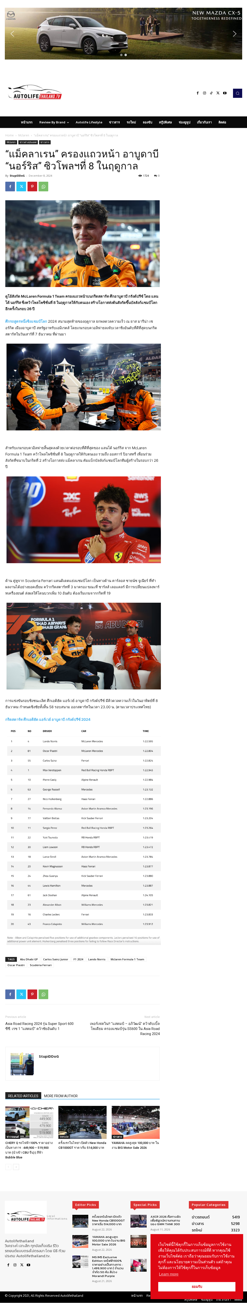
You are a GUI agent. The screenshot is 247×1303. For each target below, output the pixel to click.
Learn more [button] (168, 1274)
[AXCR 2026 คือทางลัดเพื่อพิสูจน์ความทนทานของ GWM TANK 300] (138, 1221)
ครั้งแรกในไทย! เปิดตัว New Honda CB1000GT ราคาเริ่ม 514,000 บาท (108, 1220)
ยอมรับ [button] (197, 1287)
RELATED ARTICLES (23, 1096)
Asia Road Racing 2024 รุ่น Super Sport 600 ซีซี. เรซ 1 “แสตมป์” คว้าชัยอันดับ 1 (39, 1026)
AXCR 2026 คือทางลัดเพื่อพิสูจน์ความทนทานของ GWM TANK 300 (166, 1220)
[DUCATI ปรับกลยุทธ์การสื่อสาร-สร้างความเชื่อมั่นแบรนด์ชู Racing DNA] (138, 1265)
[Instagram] (204, 93)
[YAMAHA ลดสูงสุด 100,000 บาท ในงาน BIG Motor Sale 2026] (136, 1122)
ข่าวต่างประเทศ (28, 142)
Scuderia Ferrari (41, 965)
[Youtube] (224, 93)
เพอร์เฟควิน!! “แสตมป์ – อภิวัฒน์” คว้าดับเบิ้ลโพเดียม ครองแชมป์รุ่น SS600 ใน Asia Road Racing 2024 (125, 1029)
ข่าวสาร (45, 142)
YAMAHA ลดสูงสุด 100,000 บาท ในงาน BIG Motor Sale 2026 (108, 1241)
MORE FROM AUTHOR (61, 1096)
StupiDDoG (17, 175)
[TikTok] (211, 93)
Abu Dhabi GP (29, 959)
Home (9, 135)
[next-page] (16, 1167)
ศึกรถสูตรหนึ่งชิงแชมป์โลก (26, 321)
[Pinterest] (32, 186)
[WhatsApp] (43, 186)
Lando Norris (96, 959)
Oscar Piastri (16, 965)
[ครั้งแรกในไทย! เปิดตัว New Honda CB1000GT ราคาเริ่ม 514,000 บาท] (82, 1122)
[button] (123, 34)
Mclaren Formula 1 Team (127, 959)
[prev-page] (8, 1167)
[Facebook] (197, 93)
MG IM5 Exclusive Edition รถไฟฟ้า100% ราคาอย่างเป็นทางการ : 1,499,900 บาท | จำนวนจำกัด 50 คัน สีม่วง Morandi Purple (108, 1266)
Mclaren (23, 135)
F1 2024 (78, 959)
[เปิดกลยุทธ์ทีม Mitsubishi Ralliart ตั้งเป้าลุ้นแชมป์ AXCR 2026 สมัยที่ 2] (138, 1241)
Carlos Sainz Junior (55, 959)
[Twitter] (218, 93)
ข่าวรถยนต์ (13, 1136)
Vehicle (64, 1136)
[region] (123, 34)
